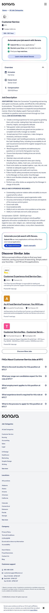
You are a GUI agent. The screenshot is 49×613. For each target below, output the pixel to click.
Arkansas (5, 495)
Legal (3, 447)
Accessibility (6, 544)
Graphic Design (7, 461)
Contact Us (5, 556)
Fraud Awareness (7, 553)
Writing (4, 464)
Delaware (5, 509)
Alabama (5, 485)
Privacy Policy (6, 532)
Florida (4, 512)
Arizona (4, 492)
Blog (3, 559)
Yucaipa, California (9, 29)
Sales (3, 443)
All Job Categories (7, 429)
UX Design (5, 452)
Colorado (5, 503)
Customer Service (7, 434)
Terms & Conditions (8, 535)
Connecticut (6, 506)
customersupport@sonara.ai (13, 573)
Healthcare (5, 455)
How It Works (6, 550)
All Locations (6, 481)
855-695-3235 (8, 570)
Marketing (5, 458)
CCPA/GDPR (6, 538)
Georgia (4, 516)
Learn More (33, 610)
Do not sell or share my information (13, 541)
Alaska (4, 488)
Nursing (4, 437)
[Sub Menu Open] (42, 67)
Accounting (5, 440)
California (5, 498)
